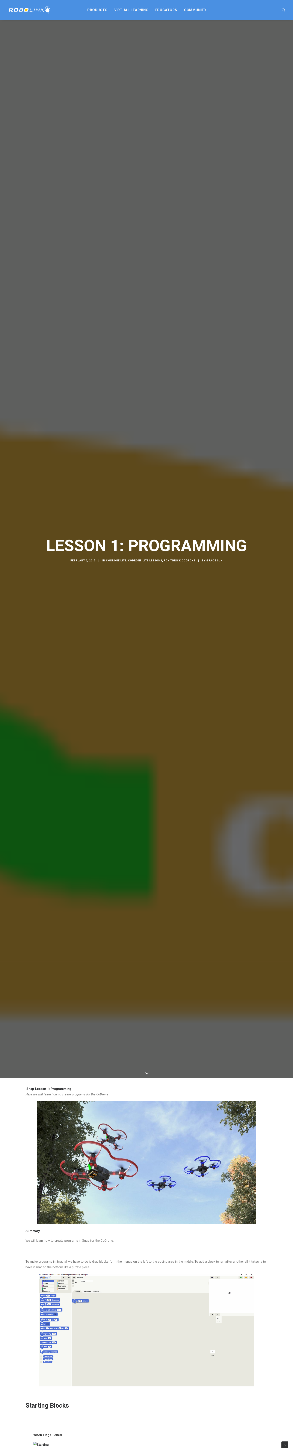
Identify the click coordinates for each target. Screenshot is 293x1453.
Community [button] (195, 10)
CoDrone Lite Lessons (145, 566)
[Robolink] (29, 10)
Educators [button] (166, 10)
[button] (283, 10)
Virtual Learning (131, 10)
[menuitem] (97, 10)
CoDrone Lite (116, 566)
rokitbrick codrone (179, 566)
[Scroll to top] (284, 1445)
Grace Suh (214, 566)
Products (97, 10)
